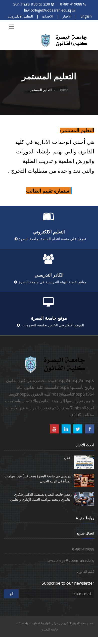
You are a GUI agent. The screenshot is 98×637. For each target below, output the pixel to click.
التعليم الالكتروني (20, 16)
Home (63, 89)
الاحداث (47, 16)
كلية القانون (85, 571)
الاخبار (66, 16)
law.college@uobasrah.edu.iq (47, 10)
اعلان (68, 458)
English (86, 16)
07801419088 (71, 4)
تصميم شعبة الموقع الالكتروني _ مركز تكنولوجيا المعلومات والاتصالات (55, 623)
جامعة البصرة (49, 629)
